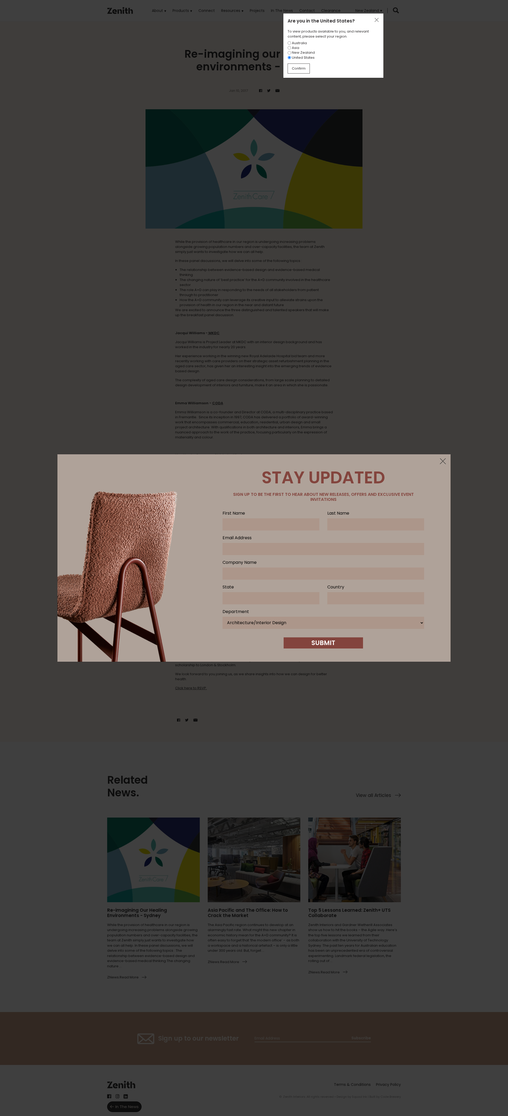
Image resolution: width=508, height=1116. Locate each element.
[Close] (443, 461)
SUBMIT (323, 642)
